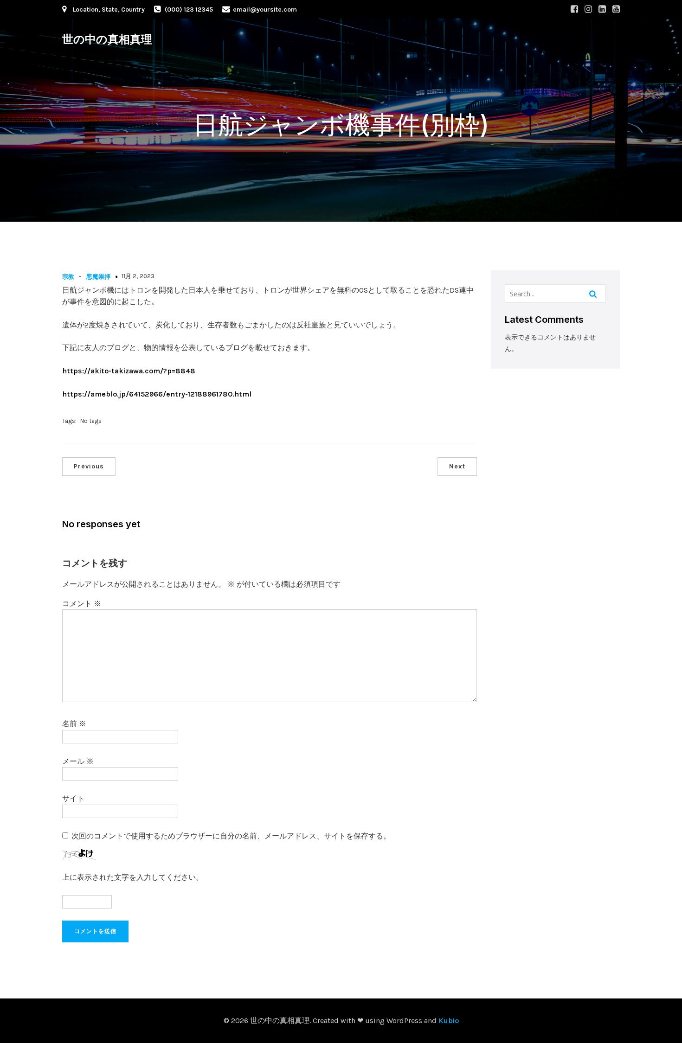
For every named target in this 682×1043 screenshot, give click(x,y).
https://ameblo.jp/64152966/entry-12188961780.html (156, 394)
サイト (73, 798)
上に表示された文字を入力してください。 (132, 877)
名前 (74, 723)
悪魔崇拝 (98, 276)
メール (78, 761)
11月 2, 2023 (138, 276)
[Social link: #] (574, 9)
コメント (81, 603)
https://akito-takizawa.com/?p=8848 (128, 370)
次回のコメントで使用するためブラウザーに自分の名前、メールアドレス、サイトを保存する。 (231, 836)
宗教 (68, 276)
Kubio (448, 1020)
